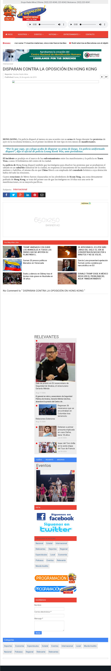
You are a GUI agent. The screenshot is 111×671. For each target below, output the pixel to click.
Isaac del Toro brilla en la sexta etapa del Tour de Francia (66, 446)
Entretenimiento (71, 34)
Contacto (90, 34)
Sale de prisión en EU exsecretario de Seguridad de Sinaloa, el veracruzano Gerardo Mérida (52, 386)
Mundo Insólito (42, 566)
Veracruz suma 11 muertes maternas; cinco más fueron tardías (34, 43)
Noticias (53, 34)
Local (52, 555)
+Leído (39, 460)
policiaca (39, 560)
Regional (63, 549)
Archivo (60, 460)
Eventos (38, 34)
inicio (10, 34)
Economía (62, 555)
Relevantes (40, 549)
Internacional (8, 64)
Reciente (49, 460)
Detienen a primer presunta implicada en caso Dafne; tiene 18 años (66, 431)
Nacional (39, 543)
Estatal (49, 543)
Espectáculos (41, 555)
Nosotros (22, 34)
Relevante (61, 560)
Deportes (53, 549)
